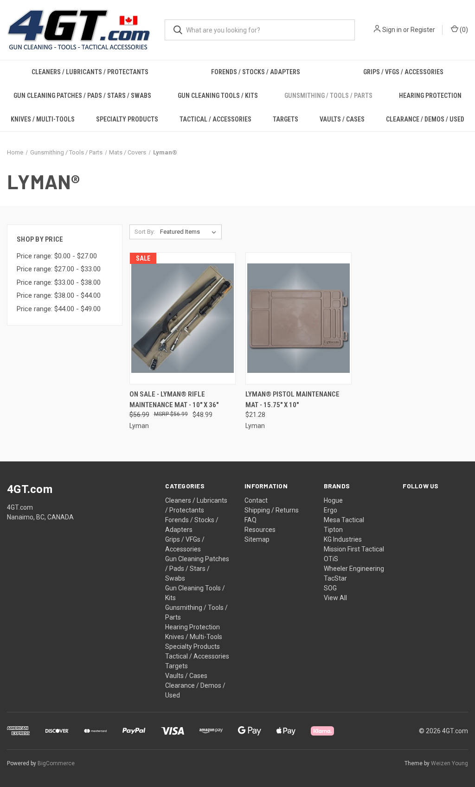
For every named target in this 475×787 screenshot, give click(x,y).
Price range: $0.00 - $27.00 (57, 256)
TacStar (335, 578)
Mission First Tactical (354, 549)
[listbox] (190, 232)
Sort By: (145, 231)
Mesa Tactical (344, 520)
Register (423, 29)
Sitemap (257, 539)
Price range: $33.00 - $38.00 (59, 282)
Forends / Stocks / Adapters (255, 72)
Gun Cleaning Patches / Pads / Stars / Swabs (82, 95)
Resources (260, 529)
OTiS (331, 559)
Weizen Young (449, 763)
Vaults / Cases (342, 119)
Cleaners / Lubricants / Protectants (90, 72)
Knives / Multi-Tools (43, 119)
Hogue (333, 500)
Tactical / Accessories (215, 119)
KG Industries (343, 539)
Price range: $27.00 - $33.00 (59, 269)
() (463, 29)
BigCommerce (56, 763)
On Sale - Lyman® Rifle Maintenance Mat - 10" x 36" (173, 399)
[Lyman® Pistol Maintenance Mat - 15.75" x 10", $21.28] (298, 318)
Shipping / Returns (271, 510)
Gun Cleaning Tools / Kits (218, 95)
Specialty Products (127, 119)
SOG (330, 588)
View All (335, 597)
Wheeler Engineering (354, 568)
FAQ (250, 520)
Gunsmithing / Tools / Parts (328, 95)
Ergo (330, 510)
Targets (285, 119)
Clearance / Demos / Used (425, 119)
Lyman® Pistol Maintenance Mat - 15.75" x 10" (292, 399)
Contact (256, 500)
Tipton (333, 529)
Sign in (392, 29)
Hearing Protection (430, 95)
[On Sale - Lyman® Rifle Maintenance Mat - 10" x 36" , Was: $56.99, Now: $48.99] (182, 318)
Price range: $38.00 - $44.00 (59, 295)
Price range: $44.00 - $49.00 (59, 309)
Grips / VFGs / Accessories (403, 72)
